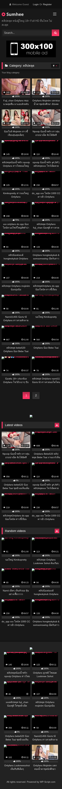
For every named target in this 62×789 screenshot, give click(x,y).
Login (36, 4)
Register (47, 4)
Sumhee (14, 14)
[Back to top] (51, 779)
